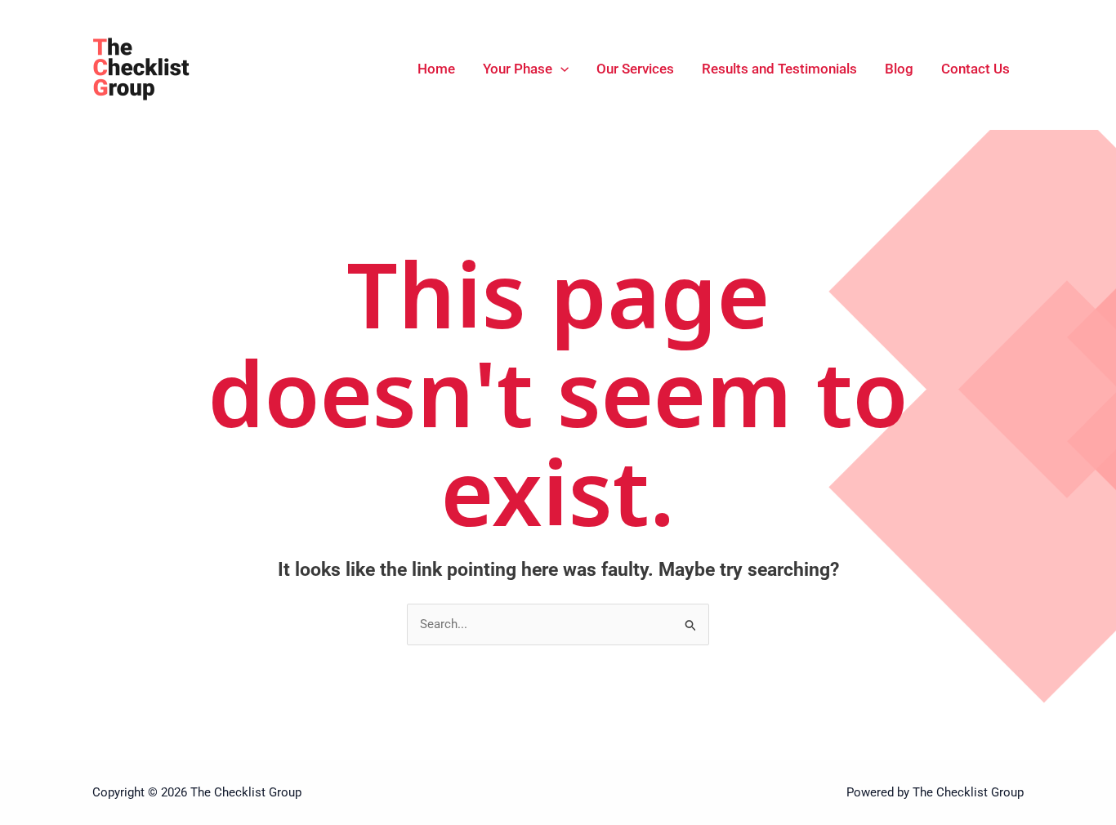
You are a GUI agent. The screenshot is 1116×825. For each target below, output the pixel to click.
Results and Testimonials (779, 68)
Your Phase (517, 68)
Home (436, 68)
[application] (560, 68)
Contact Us (975, 68)
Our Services (635, 68)
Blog (899, 68)
